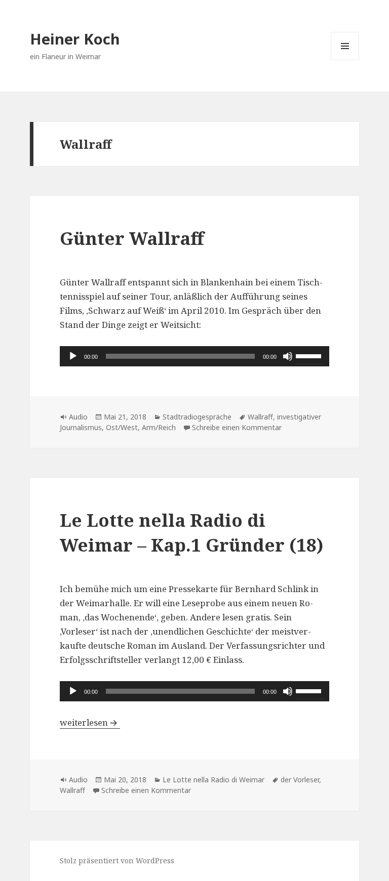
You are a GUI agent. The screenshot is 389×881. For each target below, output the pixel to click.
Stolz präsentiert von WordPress (117, 860)
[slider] (310, 355)
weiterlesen (90, 722)
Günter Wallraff (132, 238)
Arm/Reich (159, 427)
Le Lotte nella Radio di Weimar (213, 779)
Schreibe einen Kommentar (237, 427)
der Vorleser (300, 779)
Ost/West (122, 427)
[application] (194, 356)
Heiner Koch (75, 39)
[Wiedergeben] (73, 356)
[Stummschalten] (288, 356)
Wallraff (260, 417)
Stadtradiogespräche (197, 417)
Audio (78, 417)
